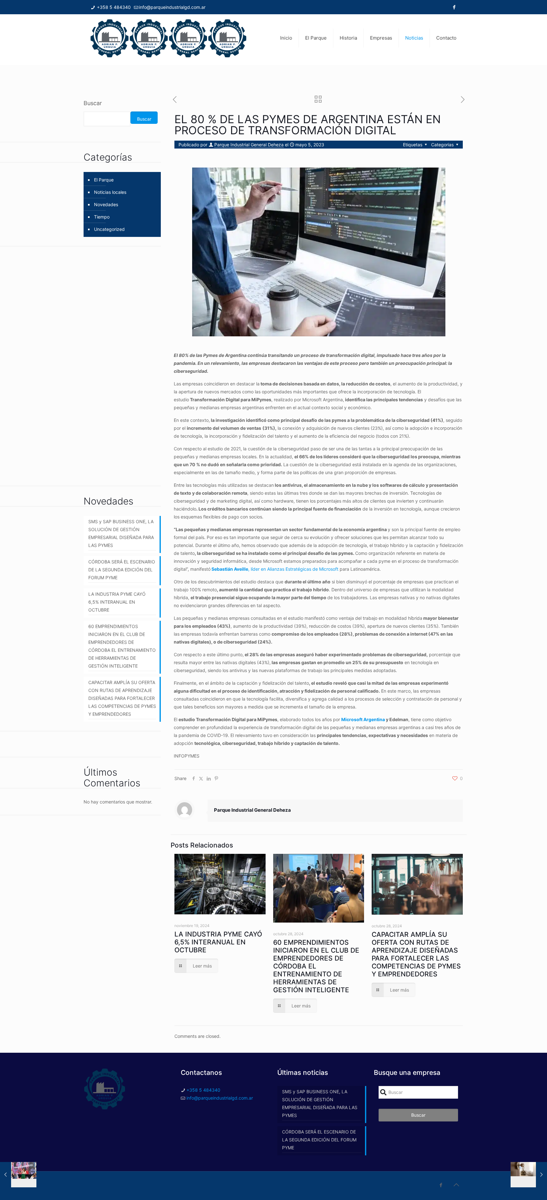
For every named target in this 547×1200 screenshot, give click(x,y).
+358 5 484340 (113, 7)
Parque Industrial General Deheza (249, 144)
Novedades (106, 204)
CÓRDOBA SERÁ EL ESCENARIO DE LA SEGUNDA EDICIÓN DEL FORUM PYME (121, 569)
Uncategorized (109, 229)
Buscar (93, 103)
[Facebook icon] (454, 7)
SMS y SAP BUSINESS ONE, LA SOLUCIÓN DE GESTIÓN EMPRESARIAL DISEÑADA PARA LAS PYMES (121, 533)
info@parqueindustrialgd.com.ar (172, 7)
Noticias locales (110, 192)
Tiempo (102, 216)
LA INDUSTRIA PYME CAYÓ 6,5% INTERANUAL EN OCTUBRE (218, 942)
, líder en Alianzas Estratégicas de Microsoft (274, 569)
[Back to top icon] (456, 1184)
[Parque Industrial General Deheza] (168, 38)
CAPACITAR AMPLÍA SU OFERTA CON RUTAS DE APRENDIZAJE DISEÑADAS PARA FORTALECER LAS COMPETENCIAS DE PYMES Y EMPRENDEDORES (416, 954)
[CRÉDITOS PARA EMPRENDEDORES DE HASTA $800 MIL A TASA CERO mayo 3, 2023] (18, 1174)
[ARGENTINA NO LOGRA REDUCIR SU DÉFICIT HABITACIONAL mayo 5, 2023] (529, 1174)
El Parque (104, 179)
